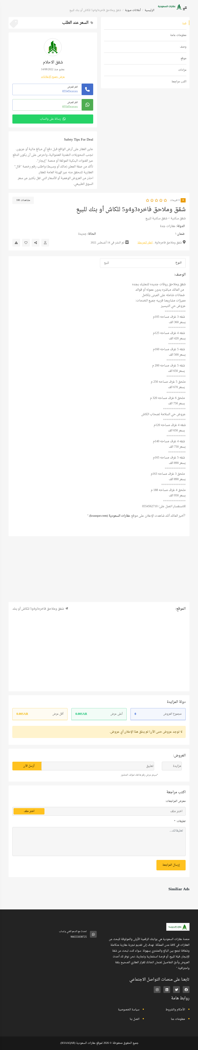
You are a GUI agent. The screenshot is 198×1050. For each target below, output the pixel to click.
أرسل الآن (28, 766)
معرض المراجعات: (175, 815)
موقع (183, 58)
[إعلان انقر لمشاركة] (35, 243)
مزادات (182, 70)
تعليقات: (180, 835)
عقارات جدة (168, 226)
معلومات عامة (178, 35)
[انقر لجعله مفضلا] (26, 243)
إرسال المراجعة (171, 878)
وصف (183, 47)
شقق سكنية (178, 218)
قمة (184, 23)
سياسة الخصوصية (128, 1023)
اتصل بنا (134, 1032)
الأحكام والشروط (175, 1023)
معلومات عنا (178, 1032)
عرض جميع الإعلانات (53, 76)
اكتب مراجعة (179, 81)
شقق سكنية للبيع (156, 218)
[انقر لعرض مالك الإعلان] (45, 243)
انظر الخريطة (145, 242)
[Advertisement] (99, 569)
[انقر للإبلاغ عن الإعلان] (16, 243)
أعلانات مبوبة (133, 10)
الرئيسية (149, 10)
